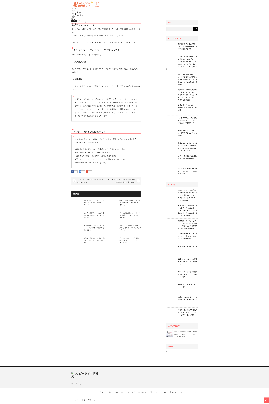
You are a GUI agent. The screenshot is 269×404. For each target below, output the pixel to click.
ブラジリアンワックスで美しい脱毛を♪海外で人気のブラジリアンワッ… (130, 228)
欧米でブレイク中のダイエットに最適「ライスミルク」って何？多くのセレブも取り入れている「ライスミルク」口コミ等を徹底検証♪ (187, 95)
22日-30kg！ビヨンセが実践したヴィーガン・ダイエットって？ (187, 261)
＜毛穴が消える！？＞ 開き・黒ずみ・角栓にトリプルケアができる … (94, 240)
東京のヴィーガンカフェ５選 (187, 246)
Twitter (72, 383)
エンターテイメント (177, 392)
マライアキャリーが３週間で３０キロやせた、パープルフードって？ (187, 274)
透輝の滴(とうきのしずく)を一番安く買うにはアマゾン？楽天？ (187, 107)
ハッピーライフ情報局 (85, 400)
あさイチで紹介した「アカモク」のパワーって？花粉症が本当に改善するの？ (121, 181)
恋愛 (73, 17)
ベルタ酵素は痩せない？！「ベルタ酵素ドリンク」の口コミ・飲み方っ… (129, 215)
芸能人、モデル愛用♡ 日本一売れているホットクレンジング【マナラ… (129, 203)
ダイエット (75, 9)
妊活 (73, 19)
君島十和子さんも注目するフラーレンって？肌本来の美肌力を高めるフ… (94, 228)
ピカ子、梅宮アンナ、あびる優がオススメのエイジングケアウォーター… (94, 215)
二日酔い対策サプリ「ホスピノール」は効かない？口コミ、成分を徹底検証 (187, 236)
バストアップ (76, 14)
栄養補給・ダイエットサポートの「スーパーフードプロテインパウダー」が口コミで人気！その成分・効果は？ (187, 224)
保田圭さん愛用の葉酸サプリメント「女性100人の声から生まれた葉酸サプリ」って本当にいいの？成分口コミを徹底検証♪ (187, 79)
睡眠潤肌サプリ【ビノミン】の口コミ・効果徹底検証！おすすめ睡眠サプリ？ (187, 46)
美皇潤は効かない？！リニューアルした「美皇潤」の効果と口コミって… (94, 203)
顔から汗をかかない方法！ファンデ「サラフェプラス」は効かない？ (187, 133)
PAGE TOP (266, 400)
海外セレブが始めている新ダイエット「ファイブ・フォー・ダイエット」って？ (187, 312)
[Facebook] (75, 171)
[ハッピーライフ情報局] (86, 7)
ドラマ (196, 392)
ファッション (165, 392)
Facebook (76, 384)
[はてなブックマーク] (82, 171)
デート (189, 392)
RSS (80, 384)
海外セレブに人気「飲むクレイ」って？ (187, 286)
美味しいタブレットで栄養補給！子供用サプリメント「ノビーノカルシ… (129, 240)
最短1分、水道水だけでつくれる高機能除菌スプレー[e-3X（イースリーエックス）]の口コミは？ (185, 334)
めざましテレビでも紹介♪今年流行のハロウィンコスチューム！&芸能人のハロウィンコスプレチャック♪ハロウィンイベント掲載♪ (187, 195)
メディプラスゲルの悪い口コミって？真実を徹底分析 (187, 157)
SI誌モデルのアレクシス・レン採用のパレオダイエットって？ (187, 299)
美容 (73, 10)
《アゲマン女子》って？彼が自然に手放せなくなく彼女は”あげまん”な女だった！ (187, 120)
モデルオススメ (77, 12)
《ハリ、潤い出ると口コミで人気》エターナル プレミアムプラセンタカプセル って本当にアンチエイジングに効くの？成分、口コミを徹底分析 (181, 63)
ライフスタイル (77, 15)
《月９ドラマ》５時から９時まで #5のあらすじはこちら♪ (90, 181)
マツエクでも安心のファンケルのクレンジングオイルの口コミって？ (187, 171)
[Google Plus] (87, 171)
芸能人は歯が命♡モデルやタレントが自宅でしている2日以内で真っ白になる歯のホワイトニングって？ (187, 147)
